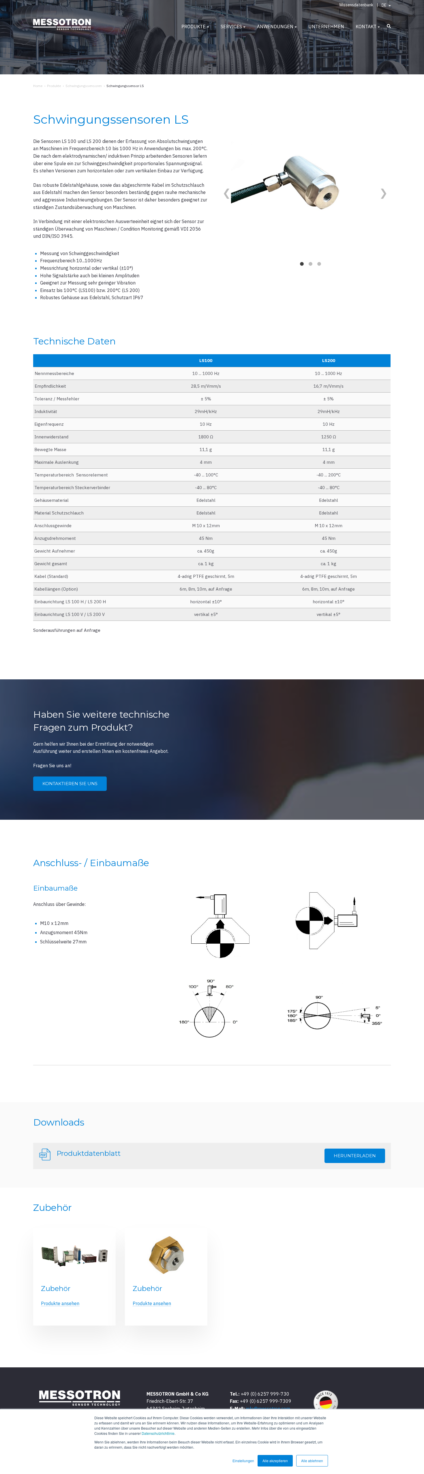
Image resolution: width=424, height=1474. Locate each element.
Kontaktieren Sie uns (69, 783)
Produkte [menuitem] (193, 26)
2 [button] (311, 264)
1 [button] (302, 264)
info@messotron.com (268, 1408)
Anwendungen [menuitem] (275, 26)
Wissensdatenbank (356, 4)
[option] (303, 186)
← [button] (225, 190)
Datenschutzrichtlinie (158, 1433)
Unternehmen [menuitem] (326, 26)
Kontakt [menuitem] (366, 26)
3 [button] (319, 264)
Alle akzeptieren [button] (275, 1460)
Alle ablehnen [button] (312, 1460)
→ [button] (382, 190)
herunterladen (355, 1155)
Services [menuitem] (231, 26)
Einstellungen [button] (243, 1460)
